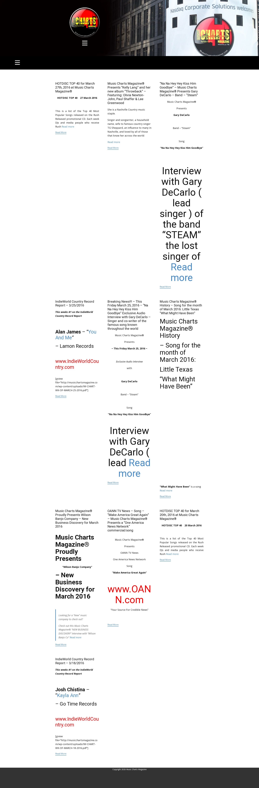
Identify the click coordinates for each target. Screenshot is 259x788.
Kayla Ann (67, 695)
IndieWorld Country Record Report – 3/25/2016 (74, 303)
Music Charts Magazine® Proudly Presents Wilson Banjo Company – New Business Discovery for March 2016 (76, 518)
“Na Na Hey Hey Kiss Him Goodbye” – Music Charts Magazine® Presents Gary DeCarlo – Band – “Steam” (179, 89)
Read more (68, 126)
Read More (60, 132)
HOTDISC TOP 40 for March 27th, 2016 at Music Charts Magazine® (75, 87)
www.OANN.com (129, 594)
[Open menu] (84, 43)
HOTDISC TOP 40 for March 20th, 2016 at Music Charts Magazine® (179, 515)
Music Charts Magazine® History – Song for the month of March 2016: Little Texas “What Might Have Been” (181, 307)
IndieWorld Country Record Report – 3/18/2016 (74, 661)
